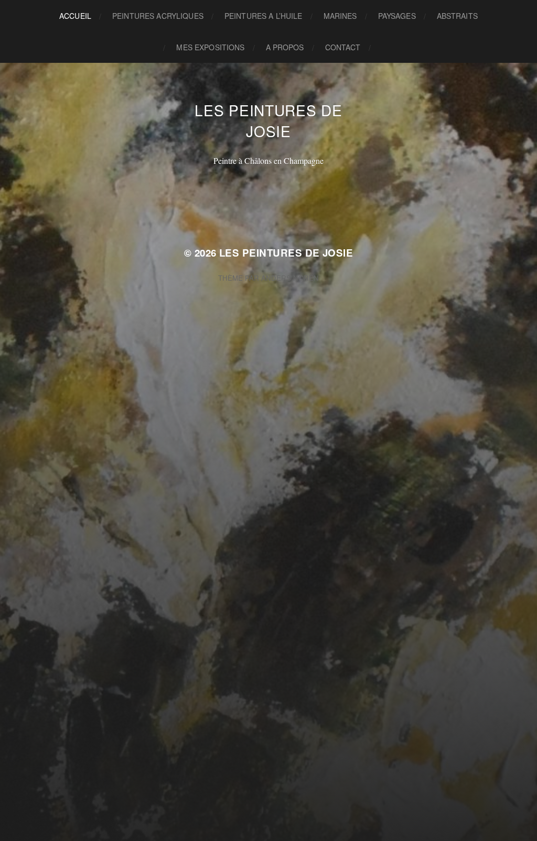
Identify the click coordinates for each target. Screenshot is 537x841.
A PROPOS (285, 47)
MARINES (340, 15)
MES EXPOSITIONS (210, 47)
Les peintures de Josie (268, 120)
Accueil (75, 15)
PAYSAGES (397, 15)
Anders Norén (290, 278)
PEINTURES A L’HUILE (263, 15)
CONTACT (343, 47)
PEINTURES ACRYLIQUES (157, 15)
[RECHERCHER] (387, 47)
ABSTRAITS (457, 15)
